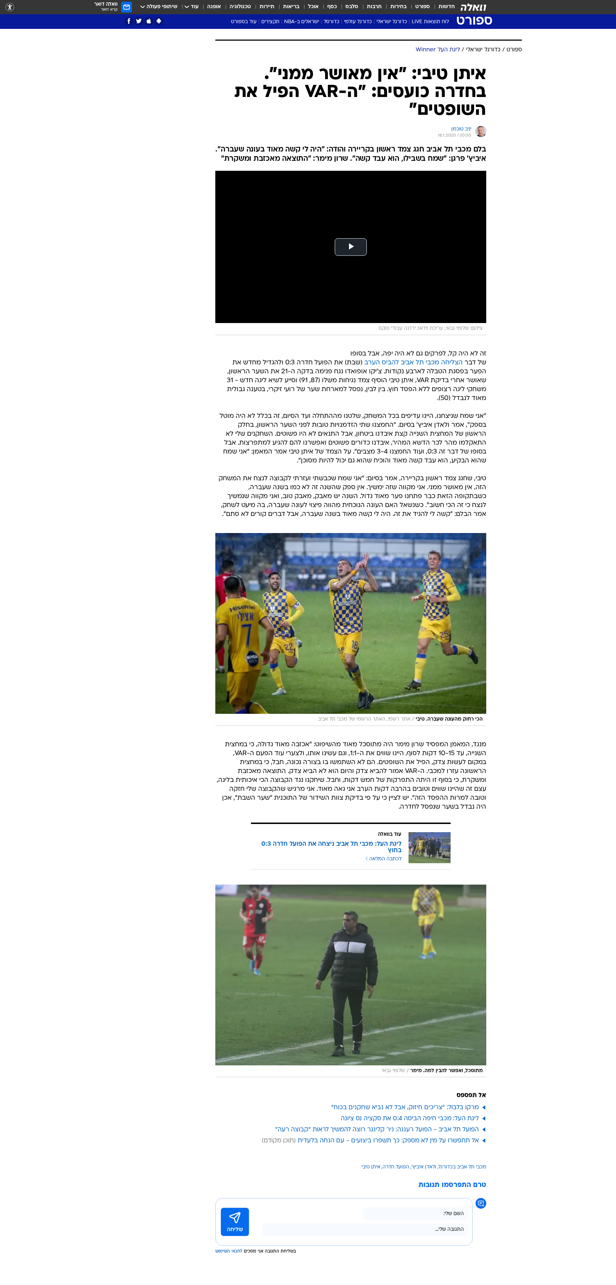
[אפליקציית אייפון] (148, 21)
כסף (332, 7)
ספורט (422, 7)
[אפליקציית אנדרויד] (158, 21)
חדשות (446, 7)
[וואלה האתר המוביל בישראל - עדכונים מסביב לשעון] (473, 7)
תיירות (267, 7)
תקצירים (270, 22)
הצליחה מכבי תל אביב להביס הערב (413, 362)
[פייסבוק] (128, 21)
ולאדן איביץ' (423, 1167)
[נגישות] (9, 7)
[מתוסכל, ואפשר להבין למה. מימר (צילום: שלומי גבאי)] (350, 981)
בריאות (291, 7)
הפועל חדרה (396, 1167)
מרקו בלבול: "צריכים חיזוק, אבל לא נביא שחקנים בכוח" (405, 1108)
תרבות (374, 7)
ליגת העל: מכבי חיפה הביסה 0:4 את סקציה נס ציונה (410, 1119)
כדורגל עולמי (358, 22)
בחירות (398, 7)
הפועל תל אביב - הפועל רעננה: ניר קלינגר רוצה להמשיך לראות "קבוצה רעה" (377, 1130)
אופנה (214, 7)
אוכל (313, 7)
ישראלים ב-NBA (301, 22)
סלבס (351, 7)
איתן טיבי (370, 1167)
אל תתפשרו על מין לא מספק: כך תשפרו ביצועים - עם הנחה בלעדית (388, 1141)
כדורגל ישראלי (391, 22)
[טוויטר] (138, 21)
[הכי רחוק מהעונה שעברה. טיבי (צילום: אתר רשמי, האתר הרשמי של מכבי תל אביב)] (350, 629)
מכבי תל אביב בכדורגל (462, 1167)
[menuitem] (442, 7)
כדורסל (331, 22)
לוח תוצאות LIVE (430, 22)
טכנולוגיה (240, 7)
